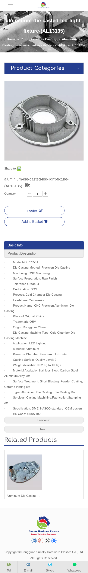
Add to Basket (32, 221)
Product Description (23, 253)
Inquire (31, 210)
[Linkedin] (34, 541)
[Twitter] (47, 541)
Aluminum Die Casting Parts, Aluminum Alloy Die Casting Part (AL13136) (24, 495)
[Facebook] (54, 541)
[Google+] (40, 541)
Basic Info (15, 245)
